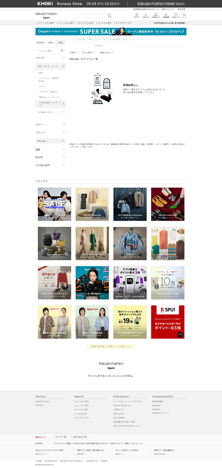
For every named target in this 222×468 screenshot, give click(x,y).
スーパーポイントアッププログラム (127, 401)
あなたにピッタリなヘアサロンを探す (49, 450)
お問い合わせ (118, 413)
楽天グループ (167, 9)
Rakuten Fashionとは (122, 405)
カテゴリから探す (81, 409)
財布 (41, 73)
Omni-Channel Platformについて (126, 426)
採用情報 (104, 461)
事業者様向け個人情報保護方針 (71, 461)
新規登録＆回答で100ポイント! (146, 9)
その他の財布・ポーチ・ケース (50, 103)
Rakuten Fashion (42, 401)
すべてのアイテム (81, 418)
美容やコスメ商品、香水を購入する (90, 450)
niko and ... (81, 39)
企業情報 (38, 461)
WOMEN (40, 42)
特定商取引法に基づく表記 (124, 422)
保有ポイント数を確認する (164, 450)
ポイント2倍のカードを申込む (127, 450)
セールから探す (80, 413)
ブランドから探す (81, 401)
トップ (72, 39)
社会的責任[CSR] (91, 461)
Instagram (156, 409)
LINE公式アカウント (160, 413)
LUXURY (39, 405)
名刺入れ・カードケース (49, 97)
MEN (50, 42)
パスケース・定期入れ (48, 92)
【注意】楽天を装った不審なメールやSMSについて (111, 346)
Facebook (156, 405)
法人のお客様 (118, 418)
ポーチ (42, 86)
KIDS (61, 42)
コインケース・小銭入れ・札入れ (50, 79)
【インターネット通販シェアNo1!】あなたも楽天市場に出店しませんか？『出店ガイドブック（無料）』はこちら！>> (98, 443)
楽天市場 (181, 9)
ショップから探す (81, 405)
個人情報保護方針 (51, 461)
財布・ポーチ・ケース (48, 66)
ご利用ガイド (118, 409)
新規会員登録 (157, 401)
